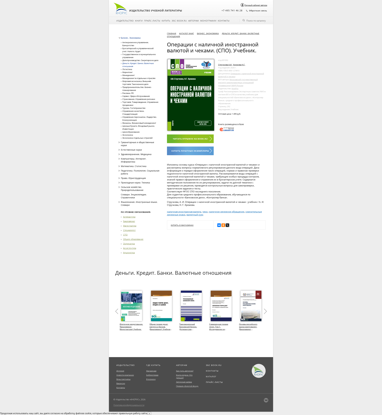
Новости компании (125, 375)
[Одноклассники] (223, 225)
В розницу (151, 379)
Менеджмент (128, 75)
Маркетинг (127, 72)
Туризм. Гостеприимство (133, 108)
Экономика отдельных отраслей (137, 138)
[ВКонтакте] (219, 225)
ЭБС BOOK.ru (179, 20)
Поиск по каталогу (256, 20)
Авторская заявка (184, 382)
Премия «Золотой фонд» (187, 386)
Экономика (127, 135)
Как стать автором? (184, 370)
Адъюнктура (129, 252)
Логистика (127, 69)
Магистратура (129, 225)
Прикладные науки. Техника (135, 182)
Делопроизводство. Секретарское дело (140, 60)
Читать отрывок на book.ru (190, 138)
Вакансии (120, 383)
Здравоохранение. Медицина (136, 154)
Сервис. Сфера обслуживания (136, 96)
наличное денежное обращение (226, 211)
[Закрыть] (119, 38)
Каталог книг (186, 33)
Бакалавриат (129, 221)
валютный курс (195, 214)
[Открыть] (119, 142)
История (120, 370)
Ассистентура (129, 248)
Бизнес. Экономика (131, 37)
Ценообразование (131, 132)
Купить (166, 20)
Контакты (223, 20)
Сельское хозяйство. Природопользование (132, 188)
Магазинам (151, 370)
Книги (139, 20)
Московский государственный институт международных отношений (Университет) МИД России (238, 82)
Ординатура (129, 243)
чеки (205, 211)
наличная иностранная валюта (184, 211)
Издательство (125, 20)
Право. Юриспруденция (133, 178)
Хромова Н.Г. (239, 64)
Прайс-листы (152, 20)
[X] (227, 225)
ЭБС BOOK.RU (214, 365)
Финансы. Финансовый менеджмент (139, 123)
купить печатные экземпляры (190, 151)
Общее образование (133, 239)
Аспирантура (129, 216)
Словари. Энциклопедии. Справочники (134, 196)
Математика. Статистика (133, 166)
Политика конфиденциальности (128, 405)
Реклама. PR (128, 93)
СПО (125, 234)
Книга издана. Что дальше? (184, 376)
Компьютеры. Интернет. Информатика (133, 160)
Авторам (193, 20)
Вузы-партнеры (123, 379)
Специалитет (129, 230)
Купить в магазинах (182, 225)
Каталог (211, 376)
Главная (171, 33)
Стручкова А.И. (225, 64)
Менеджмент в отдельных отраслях (138, 78)
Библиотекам (152, 375)
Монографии (208, 20)
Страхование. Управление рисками (138, 99)
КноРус (235, 88)
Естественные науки (131, 149)
